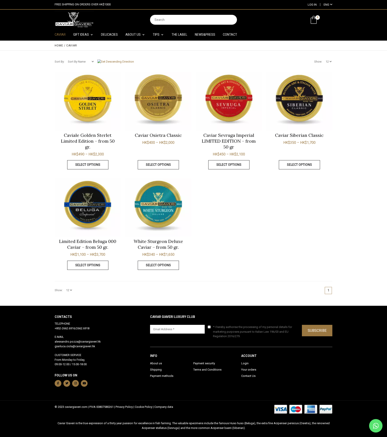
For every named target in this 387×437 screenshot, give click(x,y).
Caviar (60, 34)
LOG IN (312, 4)
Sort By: (59, 61)
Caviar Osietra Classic (158, 135)
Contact (230, 34)
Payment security (204, 363)
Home (59, 45)
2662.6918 (82, 328)
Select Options (87, 164)
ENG (327, 4)
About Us (133, 34)
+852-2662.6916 (65, 328)
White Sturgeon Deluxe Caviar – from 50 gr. (158, 244)
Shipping (156, 369)
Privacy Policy (124, 407)
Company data (163, 407)
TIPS (156, 34)
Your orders (248, 369)
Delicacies (109, 34)
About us (156, 363)
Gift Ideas (81, 34)
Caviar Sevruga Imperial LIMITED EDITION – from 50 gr (229, 141)
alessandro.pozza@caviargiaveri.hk (78, 341)
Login (245, 363)
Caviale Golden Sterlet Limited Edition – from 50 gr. (88, 141)
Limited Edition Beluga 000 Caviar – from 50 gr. (87, 244)
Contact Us (248, 376)
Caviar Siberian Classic (299, 135)
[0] (314, 20)
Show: (318, 61)
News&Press (205, 34)
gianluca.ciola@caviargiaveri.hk (75, 346)
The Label (179, 34)
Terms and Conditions (207, 369)
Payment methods (161, 376)
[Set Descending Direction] (115, 61)
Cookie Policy (143, 407)
